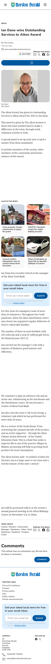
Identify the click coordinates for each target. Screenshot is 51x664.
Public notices (8, 596)
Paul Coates (8, 43)
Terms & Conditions (11, 585)
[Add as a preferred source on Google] (24, 54)
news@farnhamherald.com (19, 658)
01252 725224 (16, 654)
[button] (5, 5)
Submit (40, 295)
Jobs (4, 593)
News (4, 23)
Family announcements (12, 599)
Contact (5, 588)
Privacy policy (8, 591)
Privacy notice (18, 303)
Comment (42, 559)
